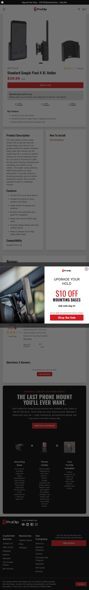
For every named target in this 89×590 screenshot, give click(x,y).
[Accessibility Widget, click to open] (2, 2)
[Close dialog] (86, 269)
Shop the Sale (67, 317)
